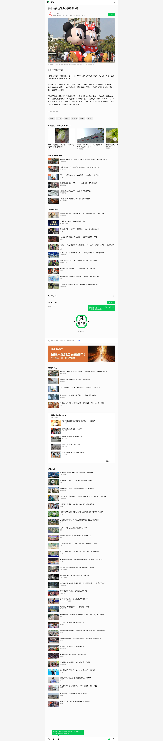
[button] (49, 739)
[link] (54, 739)
